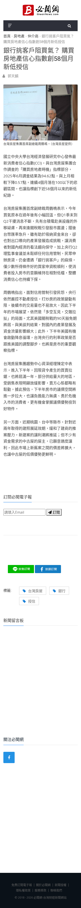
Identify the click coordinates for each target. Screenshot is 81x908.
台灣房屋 (35, 590)
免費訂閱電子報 (21, 885)
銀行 (61, 590)
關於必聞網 (43, 885)
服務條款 (40, 890)
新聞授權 (60, 885)
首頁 (7, 36)
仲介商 (33, 36)
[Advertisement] (40, 687)
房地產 (19, 36)
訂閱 (56, 512)
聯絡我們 (56, 890)
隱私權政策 (23, 890)
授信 (31, 601)
